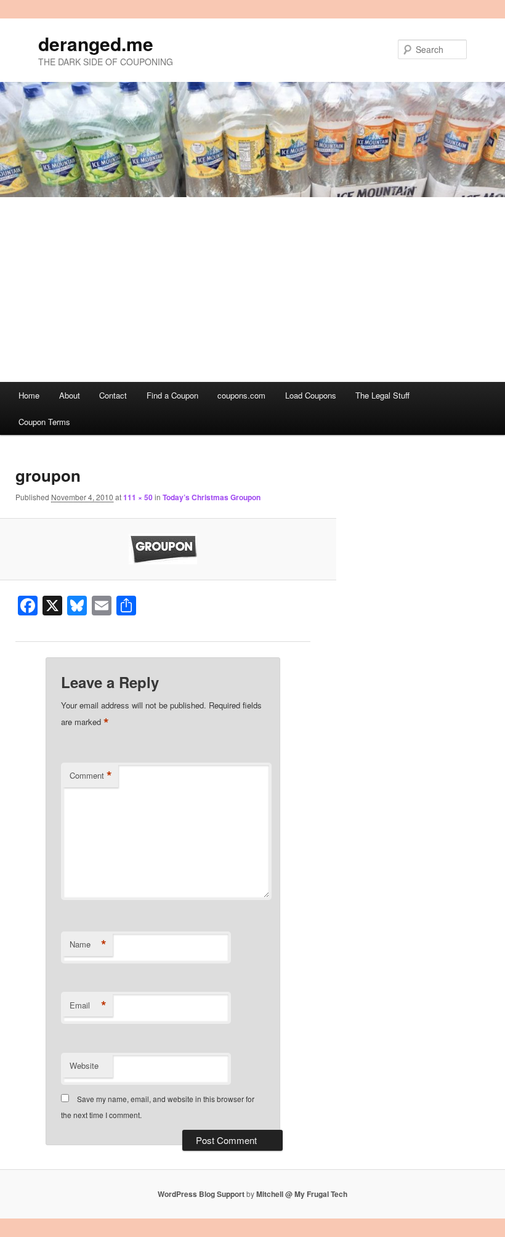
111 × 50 (138, 497)
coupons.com (241, 395)
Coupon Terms (44, 422)
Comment (91, 775)
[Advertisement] (252, 289)
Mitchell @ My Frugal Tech (301, 1193)
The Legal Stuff (382, 395)
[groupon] (162, 548)
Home (28, 395)
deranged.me (95, 43)
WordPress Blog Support (201, 1193)
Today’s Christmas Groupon (212, 497)
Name (88, 944)
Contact (113, 395)
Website (84, 1065)
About (69, 395)
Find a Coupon (172, 395)
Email (88, 1005)
